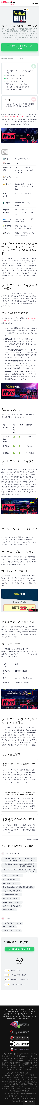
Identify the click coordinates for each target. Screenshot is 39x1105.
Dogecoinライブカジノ (11, 883)
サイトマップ (15, 1014)
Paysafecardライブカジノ (12, 902)
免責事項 (6, 1016)
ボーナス (32, 1009)
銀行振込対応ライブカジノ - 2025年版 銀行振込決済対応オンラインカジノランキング (20, 859)
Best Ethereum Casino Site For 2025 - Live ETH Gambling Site (19, 871)
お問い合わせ (30, 1018)
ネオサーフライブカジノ (11, 891)
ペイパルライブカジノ (10, 898)
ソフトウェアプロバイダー (26, 1012)
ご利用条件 (8, 1018)
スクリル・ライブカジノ (11, 906)
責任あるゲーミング (29, 1016)
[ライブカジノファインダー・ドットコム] (8, 2)
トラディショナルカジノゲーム (15, 117)
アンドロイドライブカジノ (12, 923)
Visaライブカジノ (9, 910)
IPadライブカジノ (9, 927)
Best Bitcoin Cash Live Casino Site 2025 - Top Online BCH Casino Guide (20, 865)
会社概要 (6, 1014)
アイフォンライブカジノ (11, 931)
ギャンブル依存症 (19, 1018)
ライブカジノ (8, 1009)
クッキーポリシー (16, 1016)
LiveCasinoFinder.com (7, 58)
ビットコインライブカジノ (12, 876)
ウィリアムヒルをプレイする (19, 47)
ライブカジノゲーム (21, 1009)
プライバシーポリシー (28, 1014)
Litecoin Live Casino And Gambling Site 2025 (18, 887)
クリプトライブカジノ (10, 879)
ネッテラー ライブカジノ (11, 894)
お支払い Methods (10, 1012)
